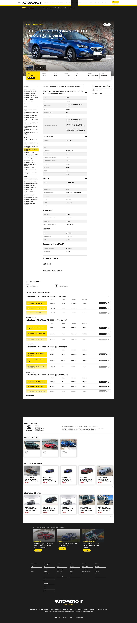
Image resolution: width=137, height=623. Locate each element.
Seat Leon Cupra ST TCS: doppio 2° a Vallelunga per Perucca (91, 545)
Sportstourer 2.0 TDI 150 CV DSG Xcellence (30, 150)
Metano (26, 87)
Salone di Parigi (59, 573)
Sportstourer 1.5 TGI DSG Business (30, 91)
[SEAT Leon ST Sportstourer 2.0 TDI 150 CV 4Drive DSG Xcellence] (108, 367)
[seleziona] (82, 126)
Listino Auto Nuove (85, 566)
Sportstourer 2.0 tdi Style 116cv (30, 169)
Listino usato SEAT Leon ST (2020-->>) (87, 429)
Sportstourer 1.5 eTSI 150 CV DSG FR (30, 130)
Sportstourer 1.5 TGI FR (28, 99)
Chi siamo (80, 609)
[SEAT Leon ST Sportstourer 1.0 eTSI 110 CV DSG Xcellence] (108, 328)
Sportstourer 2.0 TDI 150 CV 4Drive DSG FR (31, 143)
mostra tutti (30, 317)
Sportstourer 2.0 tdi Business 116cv (31, 154)
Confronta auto (71, 8)
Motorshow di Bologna (60, 576)
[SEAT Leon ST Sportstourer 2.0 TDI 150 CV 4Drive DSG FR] (108, 360)
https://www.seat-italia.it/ (39, 430)
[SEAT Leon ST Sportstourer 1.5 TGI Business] (108, 303)
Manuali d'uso (87, 426)
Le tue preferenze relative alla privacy (22, 622)
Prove (32, 568)
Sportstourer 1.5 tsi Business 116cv (31, 197)
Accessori (64, 428)
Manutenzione (72, 568)
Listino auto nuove (47, 8)
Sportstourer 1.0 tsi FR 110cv (29, 185)
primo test (37, 541)
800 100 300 (37, 429)
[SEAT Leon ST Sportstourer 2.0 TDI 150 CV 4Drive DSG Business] (108, 354)
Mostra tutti (27, 103)
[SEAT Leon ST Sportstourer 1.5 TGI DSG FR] (108, 313)
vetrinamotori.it (79, 617)
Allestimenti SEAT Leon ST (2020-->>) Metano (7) (46, 296)
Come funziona (72, 566)
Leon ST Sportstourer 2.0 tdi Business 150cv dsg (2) (29, 157)
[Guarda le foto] (29, 67)
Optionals (47, 263)
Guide (71, 564)
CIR (44, 581)
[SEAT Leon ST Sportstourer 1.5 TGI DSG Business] (108, 308)
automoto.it (57, 617)
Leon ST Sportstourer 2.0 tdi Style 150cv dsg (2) (30, 172)
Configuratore (78, 426)
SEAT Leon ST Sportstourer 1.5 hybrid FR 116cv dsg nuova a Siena (49, 480)
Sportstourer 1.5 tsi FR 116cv (29, 203)
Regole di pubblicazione (55, 609)
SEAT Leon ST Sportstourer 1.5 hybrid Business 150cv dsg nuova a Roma (67, 481)
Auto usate (96, 568)
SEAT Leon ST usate (100, 90)
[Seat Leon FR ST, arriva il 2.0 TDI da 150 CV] (68, 535)
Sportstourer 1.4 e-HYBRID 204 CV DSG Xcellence (31, 123)
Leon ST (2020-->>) (39, 24)
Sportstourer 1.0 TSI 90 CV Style (30, 181)
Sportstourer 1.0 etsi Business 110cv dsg (31, 113)
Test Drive (95, 426)
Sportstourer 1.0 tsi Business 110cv (31, 183)
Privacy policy (33, 609)
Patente (71, 576)
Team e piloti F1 (46, 573)
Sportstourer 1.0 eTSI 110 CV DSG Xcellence (30, 109)
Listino (84, 564)
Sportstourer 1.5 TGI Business (29, 89)
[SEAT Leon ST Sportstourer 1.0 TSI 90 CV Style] (108, 386)
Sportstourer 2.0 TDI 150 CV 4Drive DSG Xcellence (31, 147)
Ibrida (26, 107)
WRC (45, 588)
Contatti (86, 609)
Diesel (26, 137)
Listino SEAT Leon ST (72, 429)
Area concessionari (115, 3)
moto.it (64, 617)
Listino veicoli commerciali (60, 8)
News (32, 566)
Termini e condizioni (43, 609)
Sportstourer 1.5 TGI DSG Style (30, 95)
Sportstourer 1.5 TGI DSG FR (29, 93)
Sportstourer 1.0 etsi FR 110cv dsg (30, 115)
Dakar (45, 578)
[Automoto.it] (31, 3)
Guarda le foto (40, 67)
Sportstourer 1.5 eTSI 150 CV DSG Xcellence (30, 133)
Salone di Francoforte (60, 568)
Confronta (32, 77)
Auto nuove (97, 566)
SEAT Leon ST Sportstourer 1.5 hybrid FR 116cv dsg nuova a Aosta (104, 480)
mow (71, 617)
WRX (44, 590)
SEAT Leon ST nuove (100, 94)
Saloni (58, 564)
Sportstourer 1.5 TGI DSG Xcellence (31, 97)
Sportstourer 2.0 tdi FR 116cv (29, 162)
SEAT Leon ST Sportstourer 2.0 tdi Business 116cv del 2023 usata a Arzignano (49, 510)
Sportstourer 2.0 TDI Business (29, 152)
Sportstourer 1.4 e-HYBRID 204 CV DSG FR (31, 120)
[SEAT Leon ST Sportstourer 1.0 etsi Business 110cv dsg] (108, 334)
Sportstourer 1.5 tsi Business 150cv (31, 199)
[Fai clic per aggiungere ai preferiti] (109, 24)
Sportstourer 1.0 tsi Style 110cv (30, 187)
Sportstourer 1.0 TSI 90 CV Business (31, 179)
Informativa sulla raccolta (6, 622)
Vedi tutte (111, 486)
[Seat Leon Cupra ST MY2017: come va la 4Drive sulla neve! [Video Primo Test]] (44, 535)
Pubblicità (65, 609)
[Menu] (19, 2)
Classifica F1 (46, 571)
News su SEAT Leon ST (90, 428)
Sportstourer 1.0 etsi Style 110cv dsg (31, 117)
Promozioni (97, 576)
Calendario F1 (46, 568)
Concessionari (97, 573)
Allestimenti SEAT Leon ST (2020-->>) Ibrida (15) (46, 320)
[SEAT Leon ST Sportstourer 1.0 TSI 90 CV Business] (108, 382)
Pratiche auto (71, 573)
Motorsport (46, 564)
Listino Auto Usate (85, 568)
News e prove (34, 564)
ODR (71, 609)
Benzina (26, 177)
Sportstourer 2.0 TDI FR (28, 160)
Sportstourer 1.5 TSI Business (29, 195)
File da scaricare (33, 281)
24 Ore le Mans (46, 583)
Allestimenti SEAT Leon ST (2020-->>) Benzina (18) (47, 374)
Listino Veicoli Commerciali (86, 571)
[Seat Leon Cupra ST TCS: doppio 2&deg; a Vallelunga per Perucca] (93, 535)
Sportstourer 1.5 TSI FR (28, 201)
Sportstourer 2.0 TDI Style (29, 167)
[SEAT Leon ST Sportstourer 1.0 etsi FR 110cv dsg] (108, 339)
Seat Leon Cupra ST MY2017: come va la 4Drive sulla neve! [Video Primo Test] (43, 545)
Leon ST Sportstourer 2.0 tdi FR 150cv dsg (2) (30, 165)
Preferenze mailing (102, 609)
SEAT (29, 24)
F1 (44, 566)
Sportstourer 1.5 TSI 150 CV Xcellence (29, 192)
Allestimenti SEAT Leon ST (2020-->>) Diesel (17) (46, 346)
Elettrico (32, 571)
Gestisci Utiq (93, 609)
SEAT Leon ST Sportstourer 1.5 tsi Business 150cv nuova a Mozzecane (32, 480)
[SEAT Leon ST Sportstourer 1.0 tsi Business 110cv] (108, 391)
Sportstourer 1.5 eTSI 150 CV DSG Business (30, 127)
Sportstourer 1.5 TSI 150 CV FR (30, 189)
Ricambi (71, 428)
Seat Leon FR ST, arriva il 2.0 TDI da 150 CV (68, 545)
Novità (60, 541)
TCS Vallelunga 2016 (89, 541)
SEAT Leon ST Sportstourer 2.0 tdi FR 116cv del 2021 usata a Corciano (31, 509)
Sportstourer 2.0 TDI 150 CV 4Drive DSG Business (31, 140)
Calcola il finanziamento (101, 86)
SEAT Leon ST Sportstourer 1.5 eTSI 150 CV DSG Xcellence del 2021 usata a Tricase (87, 510)
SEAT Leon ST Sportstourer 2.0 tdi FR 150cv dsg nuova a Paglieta (86, 480)
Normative (71, 571)
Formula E (45, 576)
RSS (74, 609)
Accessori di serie (50, 258)
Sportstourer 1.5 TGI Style (29, 101)
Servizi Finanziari (79, 428)
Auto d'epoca (97, 571)
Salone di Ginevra (59, 571)
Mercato (97, 564)
